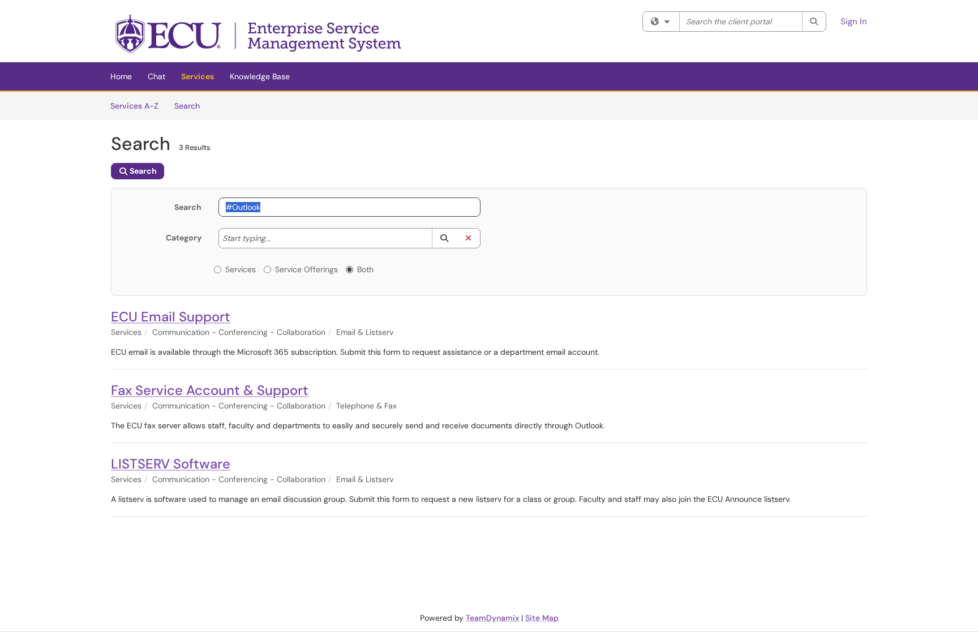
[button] (444, 238)
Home (121, 76)
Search (191, 105)
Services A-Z (134, 106)
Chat (156, 76)
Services (197, 76)
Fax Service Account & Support (209, 390)
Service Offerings (306, 269)
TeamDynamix (492, 618)
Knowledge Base (260, 76)
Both (365, 269)
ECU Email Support (170, 316)
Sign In (853, 21)
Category (183, 238)
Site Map (542, 618)
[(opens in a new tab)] (259, 34)
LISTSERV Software (170, 463)
